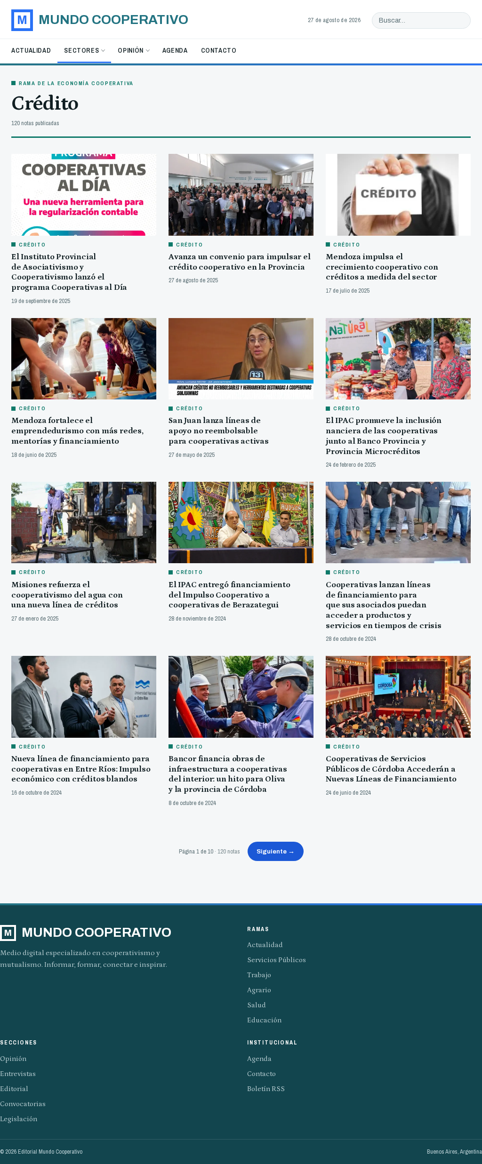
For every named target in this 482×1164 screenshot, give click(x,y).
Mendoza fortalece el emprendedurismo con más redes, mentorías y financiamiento (77, 431)
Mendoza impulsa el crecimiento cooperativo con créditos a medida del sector (382, 267)
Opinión (130, 50)
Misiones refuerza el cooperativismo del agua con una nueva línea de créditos (66, 595)
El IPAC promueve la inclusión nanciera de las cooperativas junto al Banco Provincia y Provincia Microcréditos (384, 436)
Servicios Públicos (276, 960)
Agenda (175, 50)
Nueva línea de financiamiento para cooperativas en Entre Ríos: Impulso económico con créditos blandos (81, 769)
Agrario (259, 990)
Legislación (18, 1119)
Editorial (14, 1089)
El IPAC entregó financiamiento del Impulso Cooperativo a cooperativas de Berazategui (229, 595)
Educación (264, 1020)
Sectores (81, 50)
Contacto (219, 50)
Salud (256, 1005)
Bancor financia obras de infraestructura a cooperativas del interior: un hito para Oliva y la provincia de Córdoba (228, 774)
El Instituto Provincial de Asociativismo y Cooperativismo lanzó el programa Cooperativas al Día (69, 272)
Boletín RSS (266, 1089)
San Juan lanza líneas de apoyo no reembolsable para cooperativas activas (219, 431)
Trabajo (259, 975)
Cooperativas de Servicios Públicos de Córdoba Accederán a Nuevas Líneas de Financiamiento (391, 769)
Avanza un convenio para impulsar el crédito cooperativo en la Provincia (240, 262)
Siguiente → (276, 851)
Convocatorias (23, 1104)
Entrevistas (18, 1074)
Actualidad (31, 50)
